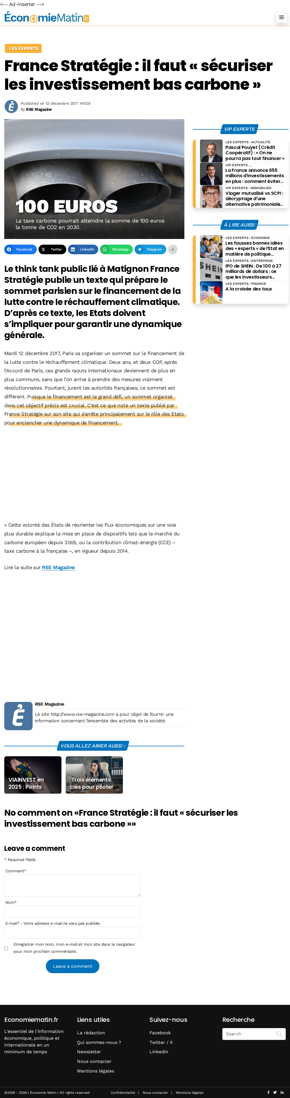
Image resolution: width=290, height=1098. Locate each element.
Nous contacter (94, 1061)
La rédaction (91, 1032)
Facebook (160, 1032)
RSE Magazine (58, 567)
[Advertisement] (94, 474)
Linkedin (159, 1051)
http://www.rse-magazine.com (82, 714)
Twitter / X (161, 1042)
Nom (11, 902)
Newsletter (89, 1051)
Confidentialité (123, 1093)
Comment (15, 871)
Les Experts (23, 48)
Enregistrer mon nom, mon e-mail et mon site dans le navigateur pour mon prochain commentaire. (74, 947)
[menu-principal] (281, 17)
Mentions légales (95, 1071)
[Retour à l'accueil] (134, 17)
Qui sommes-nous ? (99, 1042)
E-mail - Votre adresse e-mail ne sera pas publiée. (52, 923)
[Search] (279, 1033)
